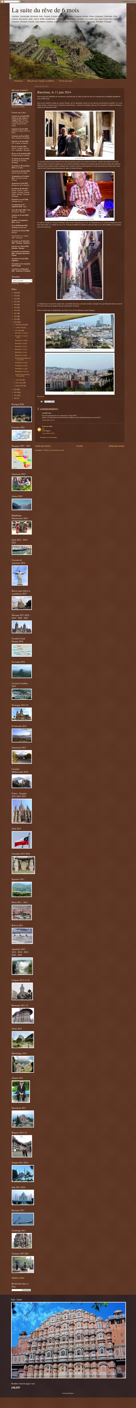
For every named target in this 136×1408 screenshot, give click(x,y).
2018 (15, 310)
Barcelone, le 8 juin (21, 346)
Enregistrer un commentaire (48, 437)
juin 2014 (18, 330)
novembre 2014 (20, 324)
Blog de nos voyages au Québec (41, 80)
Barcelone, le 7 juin (21, 349)
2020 (15, 304)
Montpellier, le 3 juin (21, 362)
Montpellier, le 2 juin (21, 365)
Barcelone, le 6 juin (21, 352)
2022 (15, 301)
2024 (15, 296)
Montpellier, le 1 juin (21, 368)
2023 (15, 298)
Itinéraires (18, 80)
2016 (15, 316)
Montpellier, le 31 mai (21, 371)
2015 (15, 319)
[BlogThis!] (47, 402)
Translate (26, 283)
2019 (15, 307)
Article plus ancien (116, 446)
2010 (15, 398)
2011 (15, 395)
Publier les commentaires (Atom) (54, 450)
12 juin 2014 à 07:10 (48, 420)
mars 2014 (19, 380)
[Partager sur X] (49, 402)
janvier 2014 (19, 386)
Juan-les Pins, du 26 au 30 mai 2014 (22, 375)
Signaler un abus (18, 1278)
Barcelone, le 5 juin (21, 355)
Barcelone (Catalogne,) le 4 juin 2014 (23, 359)
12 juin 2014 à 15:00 (48, 433)
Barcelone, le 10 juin (21, 340)
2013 (15, 389)
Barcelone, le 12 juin (21, 333)
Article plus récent (42, 446)
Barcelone (40, 396)
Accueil (79, 446)
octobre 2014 (20, 327)
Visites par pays (66, 80)
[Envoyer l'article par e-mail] (41, 401)
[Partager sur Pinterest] (53, 402)
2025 (15, 293)
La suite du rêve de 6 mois (45, 10)
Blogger (71, 1393)
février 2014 (19, 383)
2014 (15, 322)
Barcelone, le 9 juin (21, 343)
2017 (15, 313)
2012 (15, 392)
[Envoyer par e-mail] (45, 402)
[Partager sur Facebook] (51, 402)
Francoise (45, 426)
